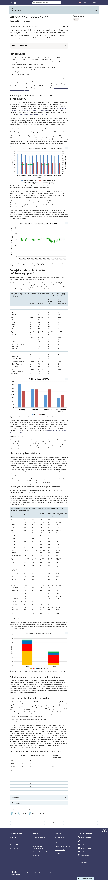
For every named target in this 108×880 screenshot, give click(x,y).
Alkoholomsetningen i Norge (53, 473)
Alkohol (76, 19)
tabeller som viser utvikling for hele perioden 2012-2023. (34, 114)
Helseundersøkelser (60, 850)
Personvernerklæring (55, 873)
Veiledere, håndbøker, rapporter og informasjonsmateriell (64, 842)
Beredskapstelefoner (15, 841)
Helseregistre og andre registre (63, 846)
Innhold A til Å (59, 853)
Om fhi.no (29, 873)
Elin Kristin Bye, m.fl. (34, 26)
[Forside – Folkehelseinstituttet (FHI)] (13, 2)
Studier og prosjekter (60, 837)
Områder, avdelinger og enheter (41, 851)
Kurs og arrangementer (39, 837)
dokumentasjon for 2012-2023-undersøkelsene (35, 110)
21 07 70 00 (15, 844)
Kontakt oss (13, 837)
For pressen (36, 855)
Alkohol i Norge (15, 10)
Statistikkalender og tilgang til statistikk (40, 842)
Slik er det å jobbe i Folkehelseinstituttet (38, 847)
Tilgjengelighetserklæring (41, 873)
